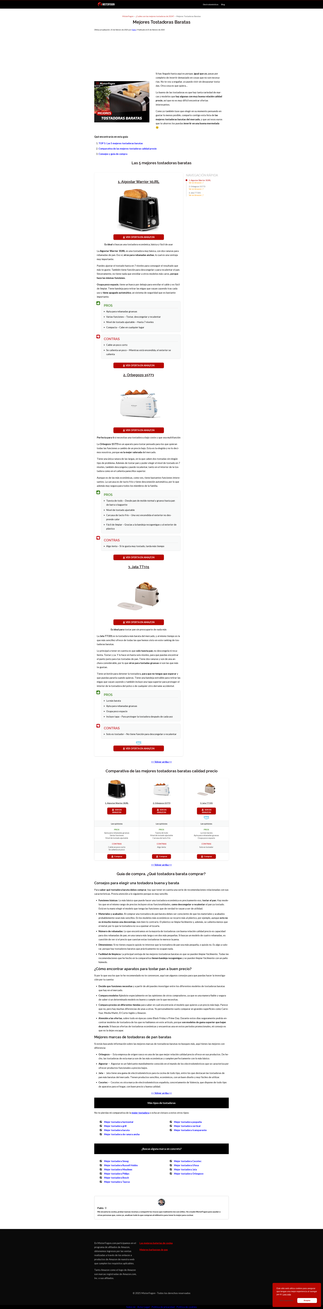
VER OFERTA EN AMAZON (140, 237)
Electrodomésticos (210, 4)
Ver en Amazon (195, 183)
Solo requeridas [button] (286, 1300)
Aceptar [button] (307, 1300)
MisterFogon (127, 16)
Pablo (134, 30)
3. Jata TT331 (195, 193)
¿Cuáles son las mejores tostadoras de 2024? (155, 16)
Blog (223, 4)
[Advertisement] (161, 51)
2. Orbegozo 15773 (197, 186)
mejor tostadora (140, 1112)
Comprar (118, 856)
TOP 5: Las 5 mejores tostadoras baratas (121, 143)
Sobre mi (130, 1306)
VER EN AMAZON (117, 810)
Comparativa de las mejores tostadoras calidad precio (128, 148)
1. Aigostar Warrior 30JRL (200, 180)
